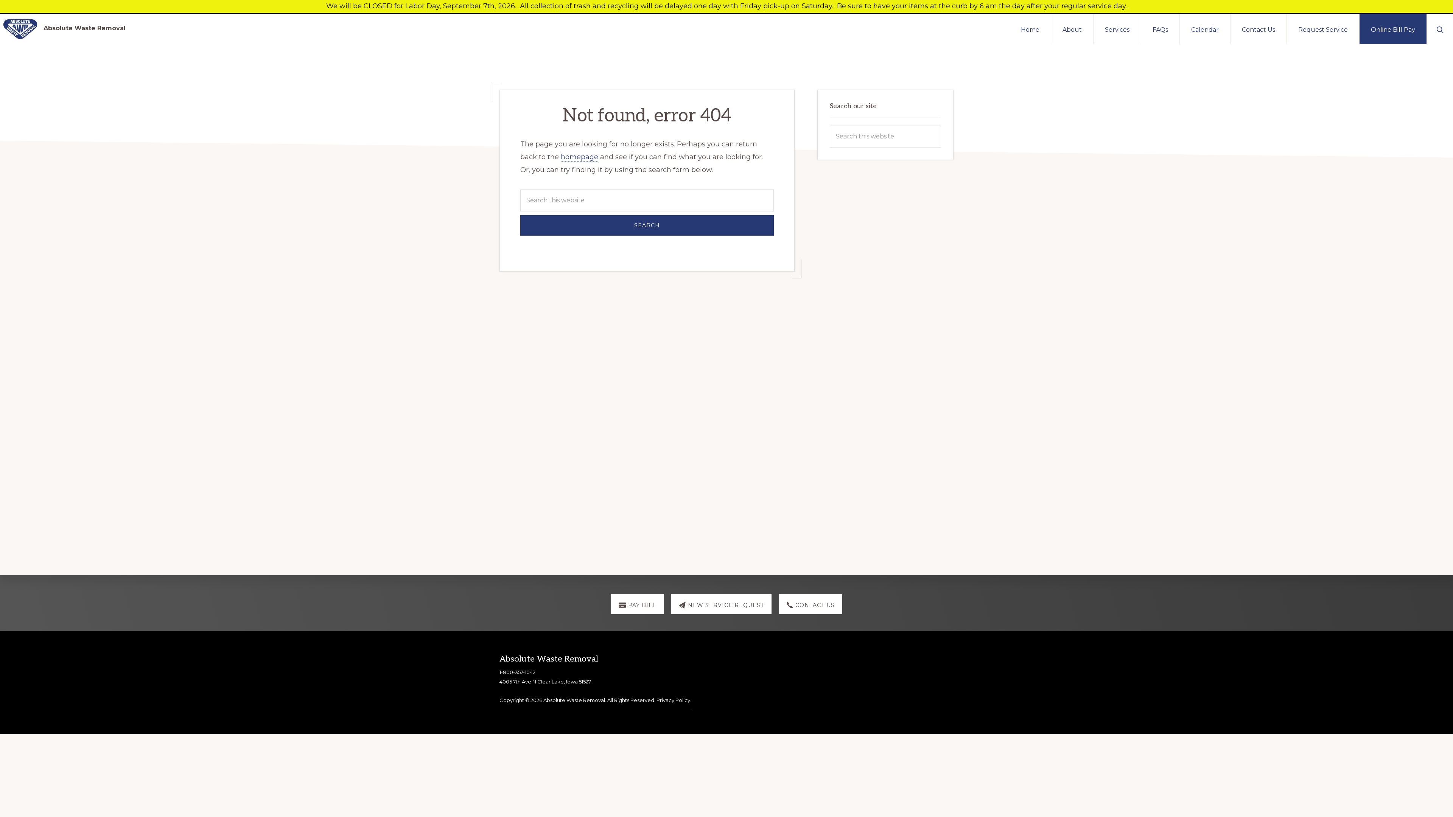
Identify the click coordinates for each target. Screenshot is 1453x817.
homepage (579, 157)
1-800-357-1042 (517, 672)
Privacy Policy (673, 700)
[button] (1440, 29)
